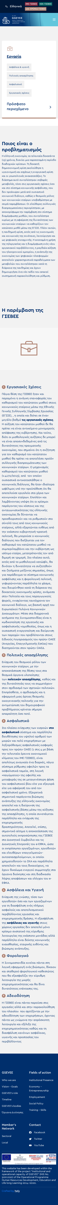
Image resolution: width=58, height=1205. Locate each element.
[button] (54, 19)
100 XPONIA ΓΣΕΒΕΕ (36, 9)
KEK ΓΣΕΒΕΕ (46, 4)
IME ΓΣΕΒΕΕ (31, 4)
